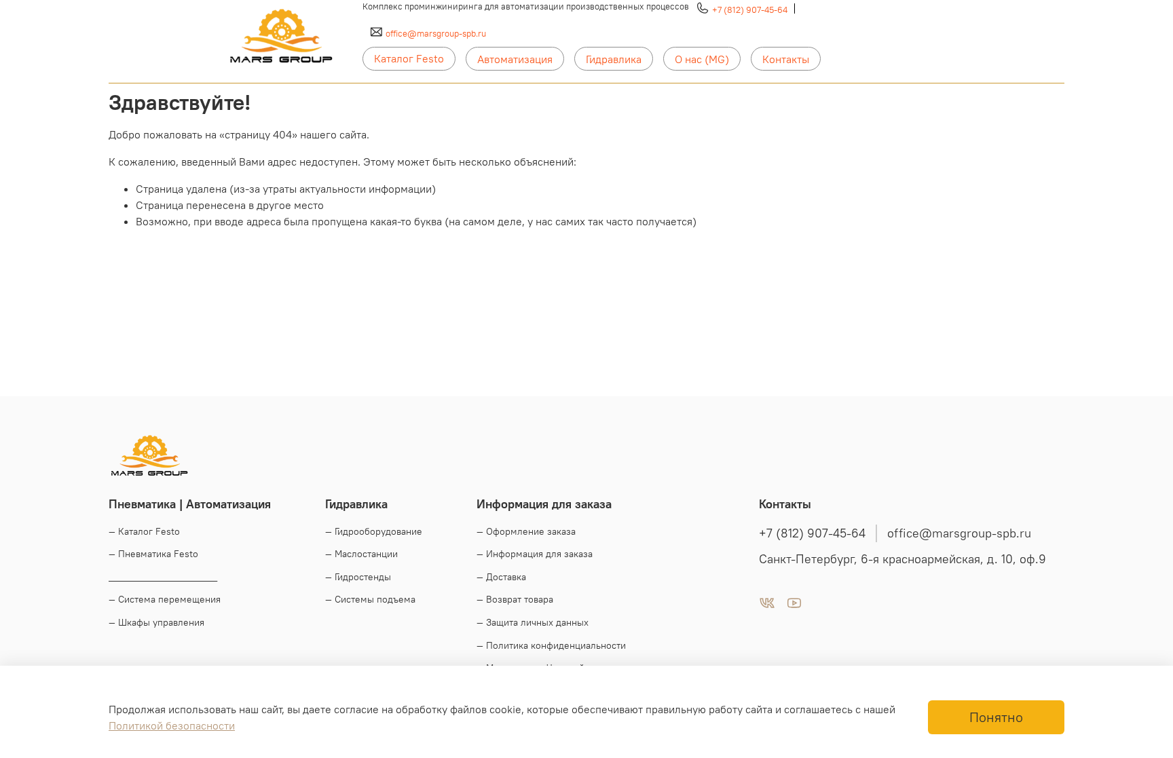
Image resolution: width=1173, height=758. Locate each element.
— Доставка (501, 577)
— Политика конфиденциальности (551, 645)
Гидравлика (613, 59)
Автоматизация (515, 59)
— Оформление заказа (526, 531)
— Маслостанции (361, 554)
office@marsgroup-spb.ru (436, 33)
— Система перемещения (165, 599)
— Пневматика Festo (153, 554)
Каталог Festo (409, 58)
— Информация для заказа (535, 554)
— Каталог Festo (144, 531)
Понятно (996, 716)
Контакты (785, 59)
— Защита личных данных (533, 622)
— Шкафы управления (156, 622)
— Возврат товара (515, 599)
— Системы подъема (370, 599)
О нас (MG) (702, 59)
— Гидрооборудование (373, 531)
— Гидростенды (358, 577)
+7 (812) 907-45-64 (749, 9)
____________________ (163, 577)
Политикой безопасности (172, 725)
